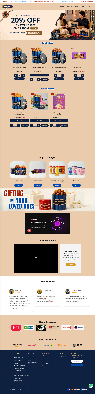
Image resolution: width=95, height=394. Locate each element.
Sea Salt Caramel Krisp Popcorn (19, 68)
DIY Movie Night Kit (79, 67)
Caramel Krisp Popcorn (39, 67)
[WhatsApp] (91, 387)
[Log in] (89, 6)
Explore (18, 185)
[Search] (86, 6)
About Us (30, 356)
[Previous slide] (10, 328)
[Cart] (92, 6)
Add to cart (19, 79)
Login (43, 368)
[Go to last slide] (10, 345)
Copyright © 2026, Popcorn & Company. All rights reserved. (20, 389)
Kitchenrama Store (19, 382)
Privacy (44, 358)
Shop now (70, 264)
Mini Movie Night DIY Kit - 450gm (59, 114)
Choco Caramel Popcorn (59, 67)
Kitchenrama (17, 380)
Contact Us (31, 358)
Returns (44, 366)
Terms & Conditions (47, 360)
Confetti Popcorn (39, 113)
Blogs (29, 360)
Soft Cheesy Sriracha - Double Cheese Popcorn (19, 114)
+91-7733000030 (20, 365)
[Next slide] (85, 328)
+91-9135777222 (20, 370)
